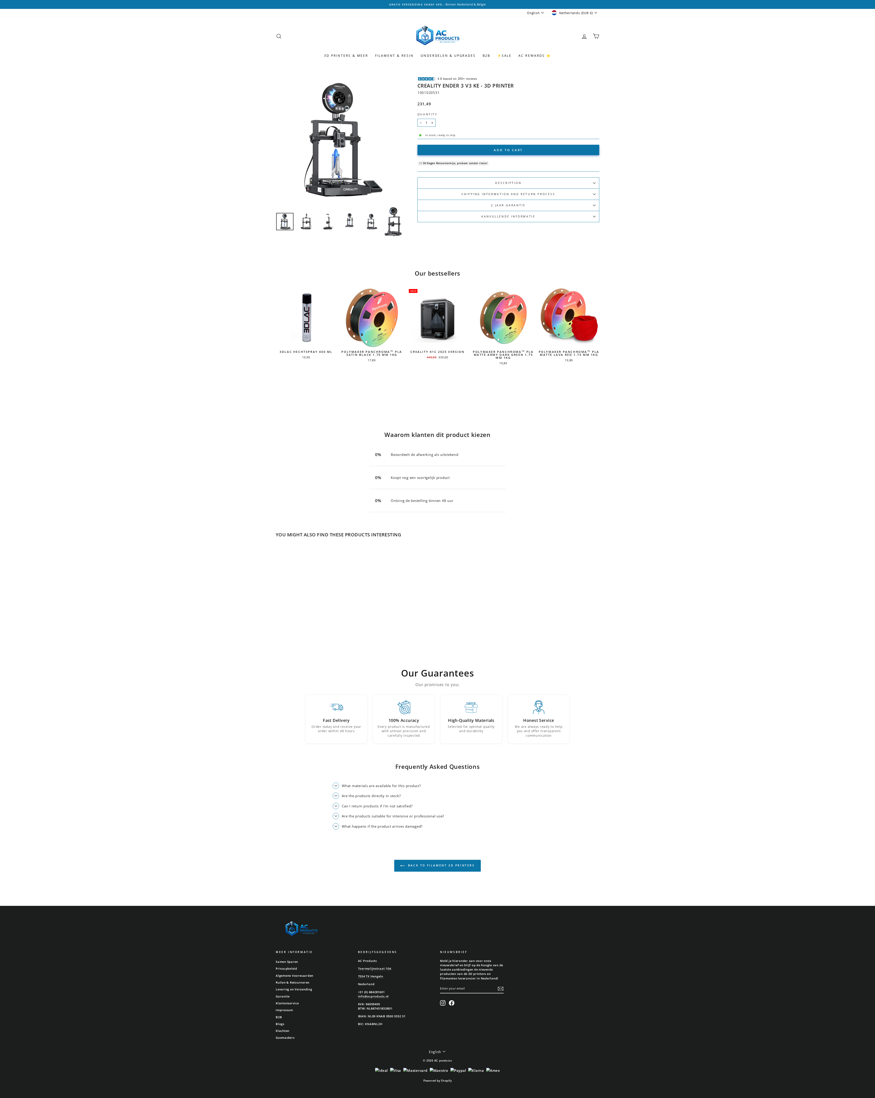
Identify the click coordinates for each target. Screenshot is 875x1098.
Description (508, 183)
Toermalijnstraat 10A (374, 968)
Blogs (280, 1024)
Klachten (282, 1031)
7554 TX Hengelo (370, 976)
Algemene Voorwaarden (294, 976)
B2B (486, 55)
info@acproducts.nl (373, 996)
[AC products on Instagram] (442, 1003)
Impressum (284, 1010)
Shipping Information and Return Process (508, 194)
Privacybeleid (286, 968)
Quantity (427, 114)
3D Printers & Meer (346, 55)
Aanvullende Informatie (508, 216)
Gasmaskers (285, 1038)
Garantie (283, 996)
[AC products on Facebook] (451, 1003)
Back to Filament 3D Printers (441, 865)
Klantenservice (287, 1003)
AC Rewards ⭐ (534, 55)
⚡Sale (504, 55)
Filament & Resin (394, 55)
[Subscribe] (501, 989)
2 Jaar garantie (508, 205)
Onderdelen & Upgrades (448, 55)
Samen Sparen (287, 962)
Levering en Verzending (294, 989)
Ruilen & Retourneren (292, 982)
